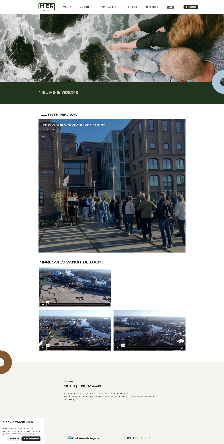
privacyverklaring (26, 433)
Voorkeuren (14, 439)
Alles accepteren (31, 439)
